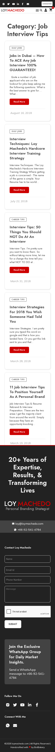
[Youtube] (22, 705)
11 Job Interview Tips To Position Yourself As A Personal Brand (27, 391)
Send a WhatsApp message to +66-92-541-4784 (27, 674)
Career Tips (18, 219)
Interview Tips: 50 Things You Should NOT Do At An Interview (25, 234)
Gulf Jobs (17, 48)
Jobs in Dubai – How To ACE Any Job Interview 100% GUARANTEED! (27, 63)
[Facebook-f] (37, 705)
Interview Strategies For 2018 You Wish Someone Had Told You (27, 314)
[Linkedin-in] (30, 705)
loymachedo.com (20, 743)
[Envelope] (15, 725)
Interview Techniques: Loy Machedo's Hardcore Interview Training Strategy (27, 148)
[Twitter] (15, 705)
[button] (37, 10)
